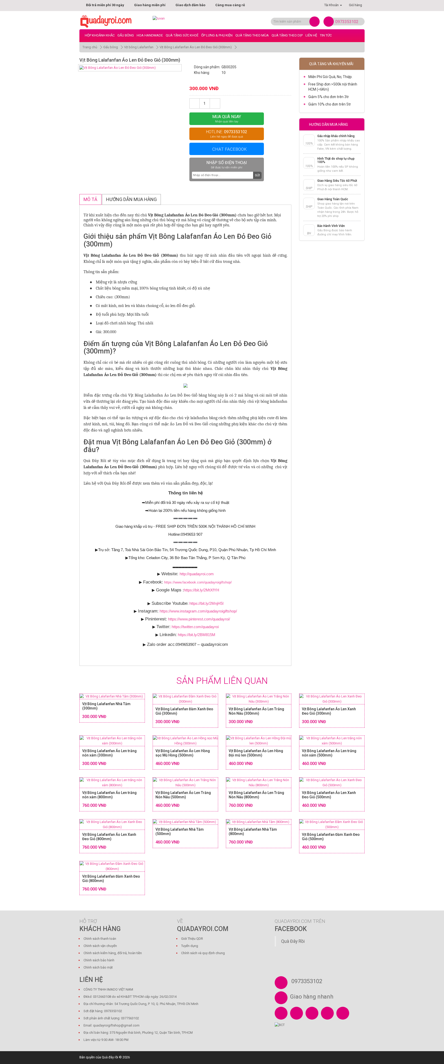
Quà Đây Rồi (293, 941)
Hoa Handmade (150, 35)
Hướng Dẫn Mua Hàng (131, 199)
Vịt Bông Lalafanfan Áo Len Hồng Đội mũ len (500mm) (256, 753)
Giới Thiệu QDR (192, 939)
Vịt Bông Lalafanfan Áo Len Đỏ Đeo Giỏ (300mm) (196, 47)
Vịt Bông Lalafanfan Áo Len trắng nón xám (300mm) (109, 753)
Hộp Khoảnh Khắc (100, 35)
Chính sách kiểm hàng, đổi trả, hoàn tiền (113, 953)
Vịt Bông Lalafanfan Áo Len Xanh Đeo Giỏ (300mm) (329, 711)
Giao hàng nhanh (311, 997)
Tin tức (326, 35)
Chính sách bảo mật (98, 967)
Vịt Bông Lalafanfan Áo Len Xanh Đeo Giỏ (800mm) (109, 836)
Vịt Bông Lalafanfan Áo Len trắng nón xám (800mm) (109, 795)
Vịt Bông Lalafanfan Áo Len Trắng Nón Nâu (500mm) (183, 795)
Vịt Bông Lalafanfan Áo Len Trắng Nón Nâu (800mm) (256, 795)
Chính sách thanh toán (100, 939)
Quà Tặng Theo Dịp (287, 35)
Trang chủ (89, 47)
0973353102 (346, 21)
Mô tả (90, 199)
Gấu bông (125, 35)
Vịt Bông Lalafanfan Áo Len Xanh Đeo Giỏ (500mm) (329, 795)
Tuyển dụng (189, 946)
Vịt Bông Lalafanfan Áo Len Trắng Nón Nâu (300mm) (256, 711)
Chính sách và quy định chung (203, 953)
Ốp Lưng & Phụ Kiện (217, 35)
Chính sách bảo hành (99, 960)
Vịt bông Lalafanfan (138, 47)
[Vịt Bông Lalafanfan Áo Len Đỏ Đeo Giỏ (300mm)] (130, 68)
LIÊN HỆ (311, 35)
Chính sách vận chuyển (100, 946)
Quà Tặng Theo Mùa (252, 35)
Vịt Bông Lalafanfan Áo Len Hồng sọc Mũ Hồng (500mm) (182, 753)
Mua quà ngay (226, 118)
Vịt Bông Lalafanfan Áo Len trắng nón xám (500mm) (329, 753)
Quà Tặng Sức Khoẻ (182, 35)
